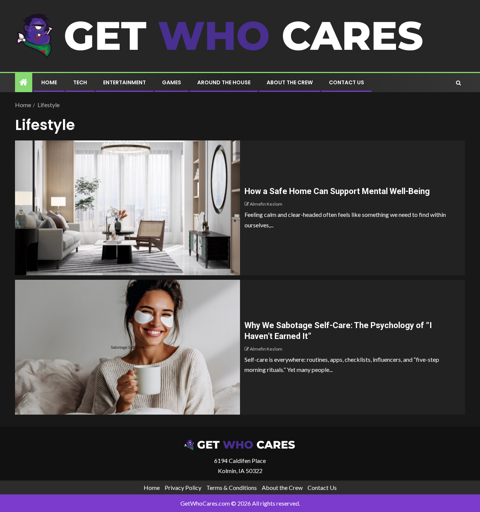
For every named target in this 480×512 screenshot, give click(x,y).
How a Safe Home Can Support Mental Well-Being (337, 191)
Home (49, 82)
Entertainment (124, 82)
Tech (80, 82)
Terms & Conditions (231, 487)
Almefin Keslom (266, 204)
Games (171, 82)
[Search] (458, 83)
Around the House (223, 82)
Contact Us (346, 82)
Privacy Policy (183, 487)
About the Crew (290, 82)
